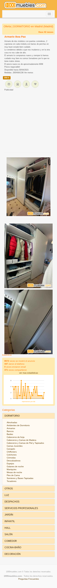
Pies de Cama (13, 475)
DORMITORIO (12, 416)
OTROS (9, 488)
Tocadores (11, 481)
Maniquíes (11, 469)
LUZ (7, 495)
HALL (8, 528)
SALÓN (9, 534)
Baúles (10, 434)
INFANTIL (10, 521)
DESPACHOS (12, 501)
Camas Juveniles (15, 446)
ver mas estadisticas (28, 373)
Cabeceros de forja (15, 437)
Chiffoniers (12, 452)
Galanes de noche (15, 466)
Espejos (10, 463)
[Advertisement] (28, 121)
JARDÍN (9, 514)
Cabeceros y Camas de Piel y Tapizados (25, 443)
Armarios (11, 428)
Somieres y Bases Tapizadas (20, 478)
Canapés (11, 449)
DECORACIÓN (13, 554)
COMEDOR (11, 541)
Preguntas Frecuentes (28, 579)
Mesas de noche (14, 472)
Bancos (10, 431)
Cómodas (11, 457)
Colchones (12, 455)
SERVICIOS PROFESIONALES (21, 508)
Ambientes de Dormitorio (18, 425)
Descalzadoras (13, 460)
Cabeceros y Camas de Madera (21, 440)
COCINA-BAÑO (13, 547)
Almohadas (12, 422)
